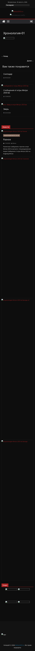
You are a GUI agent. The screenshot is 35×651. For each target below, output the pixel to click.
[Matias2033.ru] (3, 21)
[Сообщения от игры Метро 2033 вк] (14, 86)
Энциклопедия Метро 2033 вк (11, 135)
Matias (14, 143)
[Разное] (17, 131)
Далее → (30, 61)
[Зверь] (14, 105)
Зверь (6, 109)
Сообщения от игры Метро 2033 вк (15, 91)
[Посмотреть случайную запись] (31, 21)
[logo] (3, 634)
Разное (7, 139)
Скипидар (7, 74)
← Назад (4, 56)
